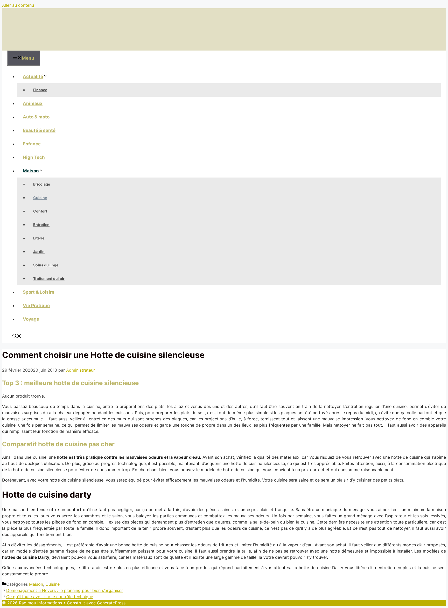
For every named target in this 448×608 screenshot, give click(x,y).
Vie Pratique (36, 305)
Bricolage (41, 184)
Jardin (39, 251)
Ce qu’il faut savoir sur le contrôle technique (49, 596)
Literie (38, 238)
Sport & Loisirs (38, 292)
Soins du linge (45, 265)
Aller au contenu (18, 5)
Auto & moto (36, 116)
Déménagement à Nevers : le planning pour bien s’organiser (64, 590)
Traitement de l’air (49, 278)
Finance (40, 90)
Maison (31, 170)
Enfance (32, 143)
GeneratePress (111, 602)
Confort (40, 211)
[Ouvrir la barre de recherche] (17, 336)
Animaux (33, 103)
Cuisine (40, 197)
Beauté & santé (39, 130)
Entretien (41, 224)
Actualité (33, 76)
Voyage (31, 319)
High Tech (34, 157)
